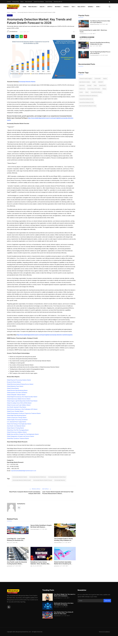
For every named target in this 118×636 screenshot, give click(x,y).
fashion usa (82, 89)
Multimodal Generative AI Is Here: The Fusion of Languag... (64, 604)
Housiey (89, 85)
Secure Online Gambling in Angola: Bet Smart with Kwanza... (41, 526)
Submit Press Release (39, 1)
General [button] (90, 6)
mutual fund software (96, 92)
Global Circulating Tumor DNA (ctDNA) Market (19, 403)
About (21, 1)
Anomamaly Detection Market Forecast (42, 480)
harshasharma (21, 503)
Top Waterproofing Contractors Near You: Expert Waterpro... (100, 21)
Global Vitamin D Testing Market (15, 428)
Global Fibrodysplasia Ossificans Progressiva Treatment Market (24, 413)
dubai (86, 92)
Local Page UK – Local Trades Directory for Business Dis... (16, 539)
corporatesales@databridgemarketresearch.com (23, 470)
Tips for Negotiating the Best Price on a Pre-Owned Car (100, 52)
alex (8, 542)
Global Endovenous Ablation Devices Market (18, 398)
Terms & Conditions (104, 632)
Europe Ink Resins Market (14, 382)
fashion (105, 78)
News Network (28, 1)
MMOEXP (100, 82)
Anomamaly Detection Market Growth (22, 480)
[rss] (9, 607)
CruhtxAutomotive (94, 55)
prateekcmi (9, 566)
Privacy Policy (15, 1)
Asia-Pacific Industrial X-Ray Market (16, 407)
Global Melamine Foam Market (15, 386)
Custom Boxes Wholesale (94, 89)
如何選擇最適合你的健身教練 (87, 37)
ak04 (81, 39)
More (97, 6)
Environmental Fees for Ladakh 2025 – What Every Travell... (93, 30)
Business (14, 12)
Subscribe (107, 600)
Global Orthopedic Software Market (16, 394)
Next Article (45, 489)
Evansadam (56, 606)
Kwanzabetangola (35, 529)
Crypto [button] (49, 6)
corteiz (81, 92)
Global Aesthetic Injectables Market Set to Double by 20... (63, 563)
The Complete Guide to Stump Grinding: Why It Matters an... (63, 539)
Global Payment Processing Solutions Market (19, 380)
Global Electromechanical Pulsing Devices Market (20, 384)
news (95, 85)
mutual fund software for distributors (88, 95)
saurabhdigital (57, 598)
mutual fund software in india (86, 102)
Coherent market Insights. (85, 78)
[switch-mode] (110, 1)
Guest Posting (48, 1)
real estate (81, 85)
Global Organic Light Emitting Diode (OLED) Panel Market (22, 401)
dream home (102, 85)
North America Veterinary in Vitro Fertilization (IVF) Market (22, 409)
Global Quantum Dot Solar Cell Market (17, 392)
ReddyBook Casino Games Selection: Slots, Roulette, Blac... (40, 563)
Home (24, 6)
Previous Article (36, 489)
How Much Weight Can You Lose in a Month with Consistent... (64, 595)
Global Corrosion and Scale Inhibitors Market (18, 405)
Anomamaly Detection (60, 480)
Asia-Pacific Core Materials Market (16, 426)
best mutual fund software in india (87, 106)
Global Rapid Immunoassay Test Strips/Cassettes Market (22, 396)
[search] (109, 6)
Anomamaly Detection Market (27, 81)
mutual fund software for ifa (86, 99)
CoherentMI (98, 78)
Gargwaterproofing (94, 24)
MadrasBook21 (57, 615)
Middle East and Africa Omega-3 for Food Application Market (23, 434)
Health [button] (42, 6)
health (94, 82)
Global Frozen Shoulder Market (15, 411)
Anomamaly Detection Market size (37, 477)
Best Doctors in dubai (84, 82)
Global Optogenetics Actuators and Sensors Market (20, 436)
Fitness (104, 89)
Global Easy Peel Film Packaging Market (17, 430)
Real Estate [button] (81, 6)
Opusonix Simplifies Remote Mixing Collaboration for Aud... (100, 43)
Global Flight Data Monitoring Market (16, 415)
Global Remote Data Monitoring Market (17, 390)
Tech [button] (73, 6)
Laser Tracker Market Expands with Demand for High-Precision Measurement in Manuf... (58, 492)
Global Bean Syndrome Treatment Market (18, 438)
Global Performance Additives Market (17, 432)
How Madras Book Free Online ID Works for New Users (63, 612)
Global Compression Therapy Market (16, 417)
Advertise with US (58, 1)
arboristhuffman (58, 542)
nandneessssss (83, 33)
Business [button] (57, 6)
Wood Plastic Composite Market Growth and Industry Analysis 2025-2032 (24, 492)
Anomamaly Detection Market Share (57, 477)
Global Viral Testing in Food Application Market (19, 423)
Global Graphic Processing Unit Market (17, 419)
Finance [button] (65, 6)
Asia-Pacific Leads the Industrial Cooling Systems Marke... (17, 563)
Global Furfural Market (13, 388)
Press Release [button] (32, 6)
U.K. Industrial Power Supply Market (16, 421)
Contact (9, 1)
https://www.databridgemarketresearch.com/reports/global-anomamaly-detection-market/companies (45, 334)
